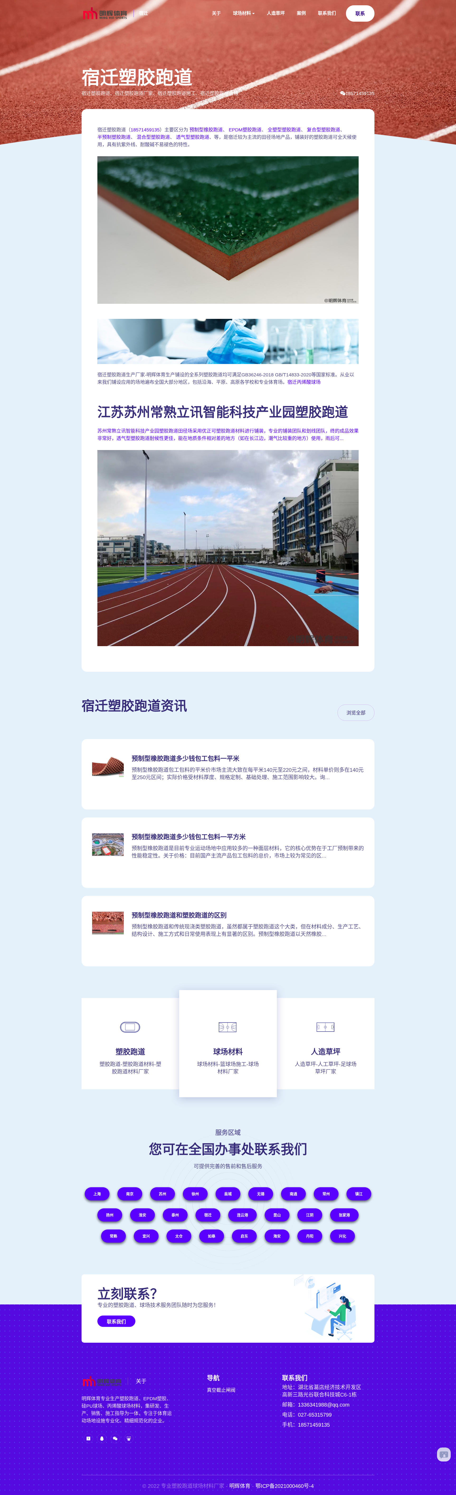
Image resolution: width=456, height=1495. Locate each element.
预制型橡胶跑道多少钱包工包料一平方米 (189, 836)
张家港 (344, 1215)
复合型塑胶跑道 (323, 130)
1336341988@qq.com (324, 1405)
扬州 (109, 1215)
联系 (360, 13)
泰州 (175, 1215)
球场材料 (242, 13)
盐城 (228, 1194)
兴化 (342, 1236)
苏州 (162, 1194)
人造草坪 (276, 13)
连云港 (242, 1215)
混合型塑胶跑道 (153, 137)
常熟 (113, 1236)
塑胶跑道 (130, 1052)
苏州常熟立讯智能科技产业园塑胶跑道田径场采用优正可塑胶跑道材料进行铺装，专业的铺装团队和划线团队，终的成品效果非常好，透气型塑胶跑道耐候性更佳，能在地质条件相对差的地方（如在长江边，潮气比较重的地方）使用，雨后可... (228, 434)
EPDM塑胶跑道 (245, 130)
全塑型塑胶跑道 (284, 130)
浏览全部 (355, 713)
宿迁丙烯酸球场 (304, 382)
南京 (130, 1194)
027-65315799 (315, 1415)
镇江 (359, 1194)
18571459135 (359, 93)
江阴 (310, 1215)
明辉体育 (239, 1486)
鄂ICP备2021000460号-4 (284, 1486)
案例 (301, 13)
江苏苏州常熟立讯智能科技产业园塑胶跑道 (222, 412)
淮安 (142, 1215)
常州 (326, 1194)
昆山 (277, 1215)
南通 (293, 1194)
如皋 (211, 1236)
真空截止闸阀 (221, 1390)
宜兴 (146, 1236)
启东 (244, 1236)
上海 (97, 1194)
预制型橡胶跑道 (206, 130)
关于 (216, 13)
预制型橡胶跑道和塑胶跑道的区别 (179, 915)
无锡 (260, 1194)
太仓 (179, 1236)
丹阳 (310, 1236)
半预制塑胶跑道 (114, 137)
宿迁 (143, 13)
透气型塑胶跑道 (192, 137)
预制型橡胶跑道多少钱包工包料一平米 (185, 758)
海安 (277, 1236)
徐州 (195, 1194)
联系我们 (327, 13)
